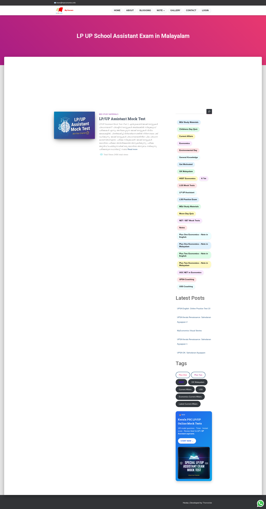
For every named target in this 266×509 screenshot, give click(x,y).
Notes (182, 228)
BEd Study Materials (108, 114)
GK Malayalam (186, 171)
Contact (191, 10)
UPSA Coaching (186, 279)
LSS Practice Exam (188, 199)
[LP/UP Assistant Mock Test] (74, 125)
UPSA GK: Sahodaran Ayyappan (191, 353)
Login (205, 10)
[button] (164, 10)
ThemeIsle (207, 503)
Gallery (175, 10)
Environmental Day (188, 150)
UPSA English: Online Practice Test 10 (193, 308)
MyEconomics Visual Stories (189, 330)
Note (160, 10)
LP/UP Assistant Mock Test (122, 118)
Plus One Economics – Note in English (193, 236)
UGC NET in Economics (190, 272)
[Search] (209, 111)
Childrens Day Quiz (188, 129)
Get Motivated (186, 164)
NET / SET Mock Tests (189, 221)
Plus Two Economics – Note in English (193, 255)
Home (117, 10)
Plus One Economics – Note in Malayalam (193, 245)
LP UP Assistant (186, 192)
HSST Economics (187, 178)
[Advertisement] (133, 77)
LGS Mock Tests (187, 185)
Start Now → (187, 441)
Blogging (145, 10)
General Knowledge (188, 157)
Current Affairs (186, 136)
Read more (132, 149)
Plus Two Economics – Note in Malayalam (193, 264)
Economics (184, 143)
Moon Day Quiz (186, 214)
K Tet (203, 178)
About (130, 10)
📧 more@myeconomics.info (65, 3)
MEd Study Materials (189, 206)
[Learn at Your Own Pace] (65, 10)
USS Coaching (186, 286)
